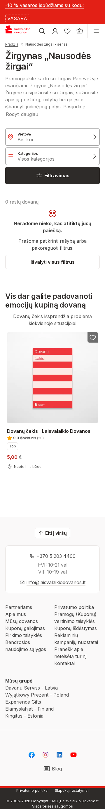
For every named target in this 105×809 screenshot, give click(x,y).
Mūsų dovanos (21, 621)
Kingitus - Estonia (24, 716)
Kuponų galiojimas (25, 628)
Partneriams (18, 607)
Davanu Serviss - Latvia (31, 688)
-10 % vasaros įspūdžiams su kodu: (44, 5)
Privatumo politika (74, 607)
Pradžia (11, 44)
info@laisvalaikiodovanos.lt (56, 582)
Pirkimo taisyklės (23, 635)
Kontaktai (64, 663)
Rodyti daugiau (22, 114)
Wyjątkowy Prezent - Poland (37, 695)
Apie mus (15, 614)
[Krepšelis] (80, 31)
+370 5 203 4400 (56, 556)
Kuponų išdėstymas (75, 628)
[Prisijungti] (55, 31)
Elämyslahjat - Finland (29, 709)
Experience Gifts (23, 702)
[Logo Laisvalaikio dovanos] (20, 31)
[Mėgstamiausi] (67, 31)
